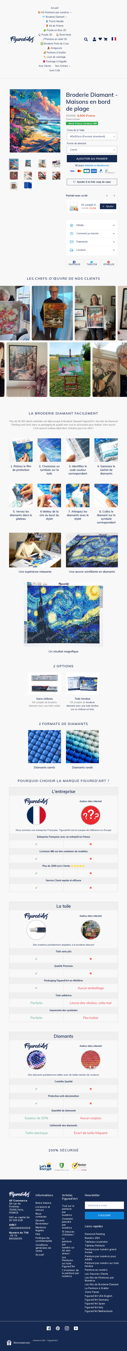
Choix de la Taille (76, 130)
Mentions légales (41, 1229)
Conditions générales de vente (43, 1247)
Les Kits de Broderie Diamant (101, 1284)
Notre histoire (43, 1202)
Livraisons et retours (43, 1208)
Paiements (82, 241)
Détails (80, 225)
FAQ (38, 1234)
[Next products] (114, 195)
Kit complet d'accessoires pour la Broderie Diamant (89, 204)
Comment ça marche (87, 233)
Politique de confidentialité (44, 1239)
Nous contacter (41, 1215)
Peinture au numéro (96, 1269)
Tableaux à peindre (96, 1241)
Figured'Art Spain (95, 1303)
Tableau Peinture (95, 1245)
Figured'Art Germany (97, 1299)
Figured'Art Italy (94, 1307)
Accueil (40, 1254)
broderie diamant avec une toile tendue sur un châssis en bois (82, 706)
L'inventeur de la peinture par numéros (70, 1273)
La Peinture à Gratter (97, 1288)
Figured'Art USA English (98, 1295)
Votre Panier (92, 1292)
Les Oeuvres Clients (96, 1273)
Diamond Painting (95, 1234)
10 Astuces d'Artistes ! (68, 1233)
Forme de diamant (76, 143)
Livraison (81, 249)
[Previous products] (107, 195)
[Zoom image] (35, 121)
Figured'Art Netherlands (99, 1311)
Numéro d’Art (92, 1238)
